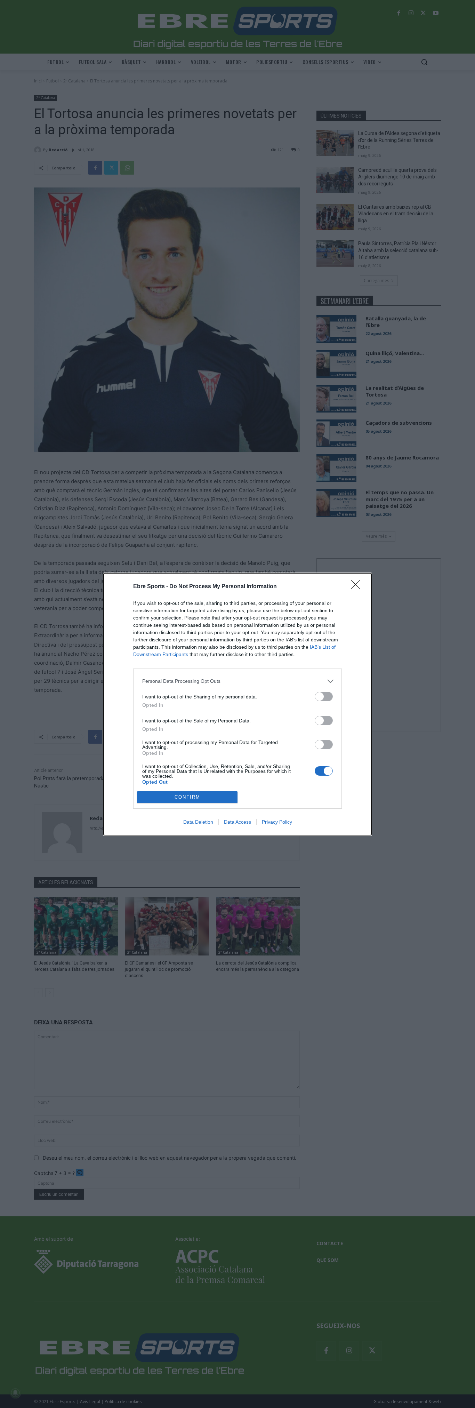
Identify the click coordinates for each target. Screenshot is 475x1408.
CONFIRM (187, 797)
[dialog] (237, 704)
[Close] (357, 586)
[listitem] (237, 681)
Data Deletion (198, 822)
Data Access (237, 822)
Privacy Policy (277, 822)
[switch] (324, 696)
